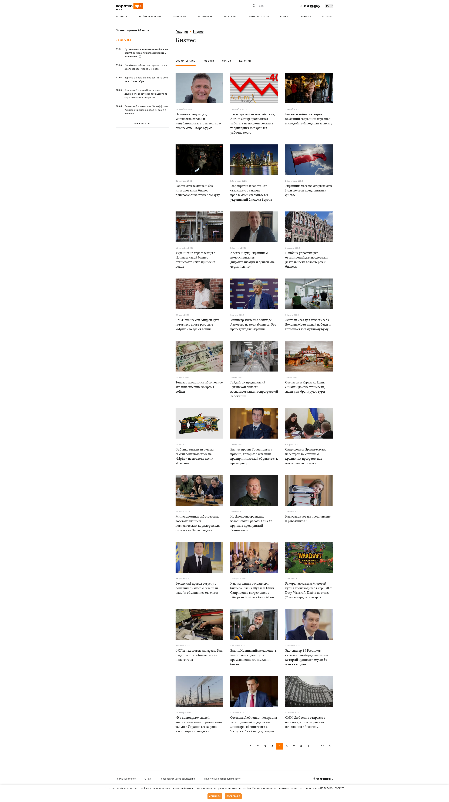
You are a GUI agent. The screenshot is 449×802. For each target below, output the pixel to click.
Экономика (205, 16)
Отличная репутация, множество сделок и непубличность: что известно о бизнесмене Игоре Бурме (198, 121)
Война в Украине (150, 16)
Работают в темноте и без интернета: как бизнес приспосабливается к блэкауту (198, 190)
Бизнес (198, 31)
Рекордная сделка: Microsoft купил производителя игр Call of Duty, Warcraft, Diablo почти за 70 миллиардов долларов (309, 591)
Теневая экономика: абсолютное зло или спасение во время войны (199, 387)
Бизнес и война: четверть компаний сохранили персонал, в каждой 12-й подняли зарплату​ (308, 119)
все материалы (186, 60)
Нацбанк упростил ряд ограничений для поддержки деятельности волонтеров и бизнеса (306, 260)
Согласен (214, 796)
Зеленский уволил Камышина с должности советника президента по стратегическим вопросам (146, 93)
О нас (148, 778)
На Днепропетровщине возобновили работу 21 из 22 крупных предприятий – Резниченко (251, 524)
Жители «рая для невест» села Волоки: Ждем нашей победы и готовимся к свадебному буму (308, 325)
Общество (230, 16)
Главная (182, 31)
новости (208, 60)
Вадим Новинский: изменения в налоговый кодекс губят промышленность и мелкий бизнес (253, 658)
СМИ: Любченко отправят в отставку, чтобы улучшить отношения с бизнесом (305, 722)
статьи (226, 60)
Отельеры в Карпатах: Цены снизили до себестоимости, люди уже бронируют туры (305, 387)
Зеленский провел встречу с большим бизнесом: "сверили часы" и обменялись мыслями (197, 588)
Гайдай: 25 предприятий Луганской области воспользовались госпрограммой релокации (254, 389)
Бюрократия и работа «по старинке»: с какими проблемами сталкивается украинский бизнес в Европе (251, 193)
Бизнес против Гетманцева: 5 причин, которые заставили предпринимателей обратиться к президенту (254, 457)
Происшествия (259, 16)
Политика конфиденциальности (222, 778)
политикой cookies (332, 788)
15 (322, 746)
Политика (179, 16)
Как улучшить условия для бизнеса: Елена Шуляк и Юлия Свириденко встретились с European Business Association (252, 591)
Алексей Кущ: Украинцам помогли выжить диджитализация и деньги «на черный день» (252, 260)
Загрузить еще (142, 123)
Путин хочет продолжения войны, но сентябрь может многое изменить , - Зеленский (146, 53)
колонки (245, 60)
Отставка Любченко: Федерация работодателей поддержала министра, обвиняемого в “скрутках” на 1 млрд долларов (253, 725)
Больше (327, 16)
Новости (122, 16)
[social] (301, 6)
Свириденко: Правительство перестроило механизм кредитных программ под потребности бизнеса (306, 457)
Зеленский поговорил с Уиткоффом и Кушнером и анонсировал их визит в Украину (146, 110)
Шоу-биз (305, 16)
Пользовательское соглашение (177, 778)
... (315, 746)
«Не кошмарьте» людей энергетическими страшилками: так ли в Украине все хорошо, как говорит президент (199, 725)
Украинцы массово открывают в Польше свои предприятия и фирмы (308, 190)
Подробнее (233, 796)
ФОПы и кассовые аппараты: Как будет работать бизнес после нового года (199, 655)
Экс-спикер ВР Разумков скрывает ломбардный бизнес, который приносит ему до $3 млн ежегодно (307, 658)
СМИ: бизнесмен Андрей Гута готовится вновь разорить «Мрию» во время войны (197, 325)
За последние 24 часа (132, 30)
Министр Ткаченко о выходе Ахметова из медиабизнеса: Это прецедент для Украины (253, 325)
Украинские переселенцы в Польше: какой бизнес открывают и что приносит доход (195, 260)
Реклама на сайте (126, 778)
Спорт (284, 16)
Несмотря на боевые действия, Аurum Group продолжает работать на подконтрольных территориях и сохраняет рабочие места (252, 123)
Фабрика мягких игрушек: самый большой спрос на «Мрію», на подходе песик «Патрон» (195, 457)
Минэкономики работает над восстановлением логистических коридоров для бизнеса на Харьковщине (198, 524)
